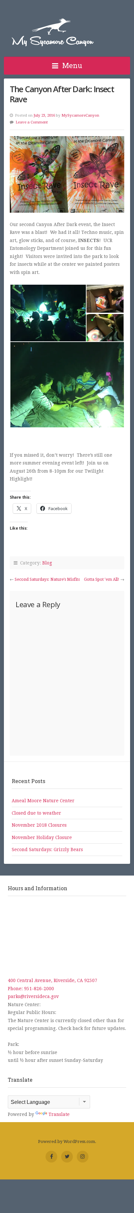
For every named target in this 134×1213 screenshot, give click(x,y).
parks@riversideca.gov (33, 996)
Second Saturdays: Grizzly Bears (47, 849)
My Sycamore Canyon (52, 32)
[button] (48, 313)
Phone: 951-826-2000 (31, 988)
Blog (47, 562)
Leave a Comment (32, 122)
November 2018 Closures (39, 825)
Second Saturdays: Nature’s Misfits (47, 579)
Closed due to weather (36, 813)
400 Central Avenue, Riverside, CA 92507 (52, 980)
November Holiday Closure (42, 837)
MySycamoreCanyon (80, 115)
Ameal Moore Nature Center (43, 800)
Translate (59, 1114)
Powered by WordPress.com (66, 1141)
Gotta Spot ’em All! (101, 579)
